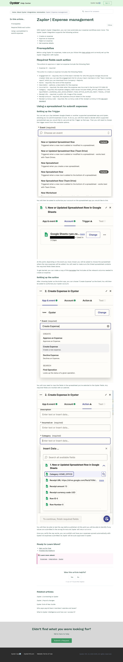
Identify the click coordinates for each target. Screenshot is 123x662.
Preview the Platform (47, 551)
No (78, 577)
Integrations (31, 12)
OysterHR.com (29, 654)
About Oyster (22, 12)
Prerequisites (15, 24)
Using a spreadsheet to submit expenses (19, 32)
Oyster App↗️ (95, 3)
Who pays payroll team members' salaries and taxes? (56, 608)
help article (86, 52)
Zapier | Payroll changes (45, 600)
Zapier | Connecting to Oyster (47, 597)
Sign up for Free (45, 548)
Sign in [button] (107, 3)
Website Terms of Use (44, 654)
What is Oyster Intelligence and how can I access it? (56, 612)
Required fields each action (20, 27)
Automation (41, 12)
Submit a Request (61, 641)
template (72, 270)
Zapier (61, 559)
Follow (110, 25)
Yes (72, 577)
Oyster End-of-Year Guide (46, 604)
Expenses (43, 559)
